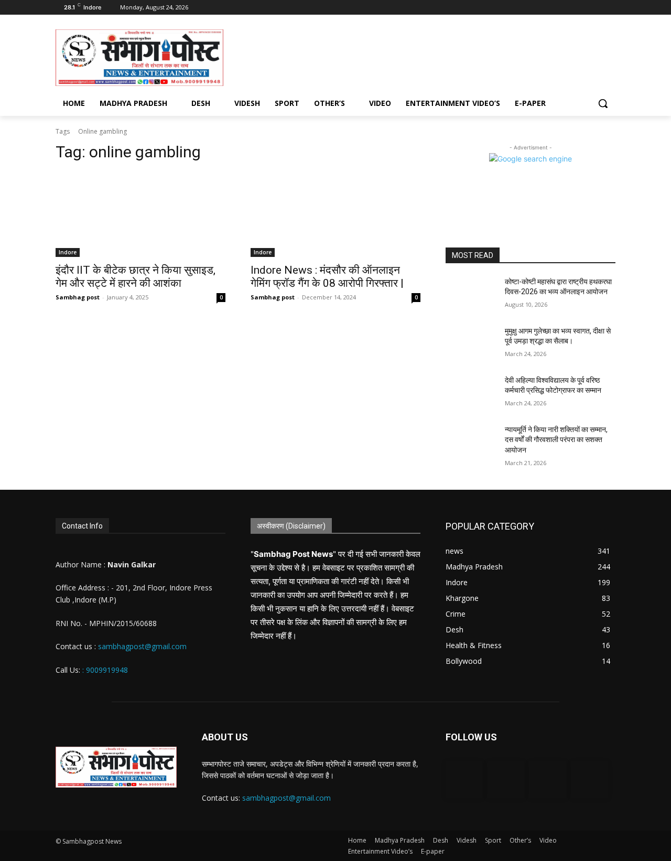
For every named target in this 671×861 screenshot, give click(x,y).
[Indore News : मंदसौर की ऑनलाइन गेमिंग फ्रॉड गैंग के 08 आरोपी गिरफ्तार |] (335, 214)
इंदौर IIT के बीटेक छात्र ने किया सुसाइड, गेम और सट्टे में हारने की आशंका (135, 276)
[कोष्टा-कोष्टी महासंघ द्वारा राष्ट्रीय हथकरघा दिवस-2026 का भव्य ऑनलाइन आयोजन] (471, 295)
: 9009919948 (105, 670)
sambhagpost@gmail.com (141, 646)
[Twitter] (595, 8)
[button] (602, 103)
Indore (68, 252)
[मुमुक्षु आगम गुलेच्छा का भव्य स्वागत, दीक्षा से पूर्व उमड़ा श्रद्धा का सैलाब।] (471, 344)
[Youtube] (609, 8)
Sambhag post (78, 297)
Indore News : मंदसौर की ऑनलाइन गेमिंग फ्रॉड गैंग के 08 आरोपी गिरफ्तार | (327, 276)
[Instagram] (581, 8)
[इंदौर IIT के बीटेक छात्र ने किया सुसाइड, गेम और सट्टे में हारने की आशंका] (140, 214)
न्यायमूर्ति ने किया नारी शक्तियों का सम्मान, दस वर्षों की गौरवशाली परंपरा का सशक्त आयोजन (556, 439)
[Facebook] (566, 8)
